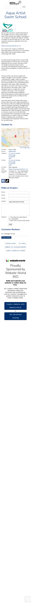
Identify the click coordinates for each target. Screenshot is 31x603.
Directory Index (11, 243)
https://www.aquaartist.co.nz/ (11, 46)
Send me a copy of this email (19, 220)
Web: (2, 169)
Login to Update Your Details (15, 250)
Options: (4, 217)
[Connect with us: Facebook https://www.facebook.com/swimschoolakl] (3, 181)
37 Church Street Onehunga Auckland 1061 (14, 162)
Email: (3, 195)
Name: (3, 192)
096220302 (12, 151)
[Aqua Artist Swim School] (7, 31)
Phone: (3, 151)
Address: (4, 153)
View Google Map (25, 147)
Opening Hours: (3, 171)
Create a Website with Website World (15, 306)
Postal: (3, 160)
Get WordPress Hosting (15, 316)
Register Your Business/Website (15, 247)
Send (10, 224)
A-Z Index (22, 243)
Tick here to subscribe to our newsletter (18, 218)
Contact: (4, 149)
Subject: (3, 201)
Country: (3, 167)
